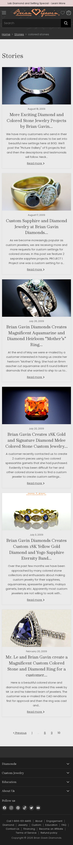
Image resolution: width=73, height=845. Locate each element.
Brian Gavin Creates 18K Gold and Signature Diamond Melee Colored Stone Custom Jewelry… (36, 440)
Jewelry (23, 825)
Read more (35, 163)
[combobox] (31, 23)
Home (6, 34)
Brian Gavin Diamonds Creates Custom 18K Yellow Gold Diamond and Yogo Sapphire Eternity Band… (36, 549)
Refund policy (49, 833)
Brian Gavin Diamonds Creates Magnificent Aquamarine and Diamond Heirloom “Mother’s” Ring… (36, 335)
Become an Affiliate (51, 829)
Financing (29, 829)
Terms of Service (26, 833)
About (38, 821)
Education (51, 825)
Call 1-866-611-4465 (19, 821)
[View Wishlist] (63, 13)
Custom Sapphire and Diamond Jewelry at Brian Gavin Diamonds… (36, 226)
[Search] (66, 23)
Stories (19, 34)
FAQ (64, 825)
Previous (20, 733)
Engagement (54, 821)
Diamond (8, 825)
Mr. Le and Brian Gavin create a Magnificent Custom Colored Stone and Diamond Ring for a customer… (37, 666)
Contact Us (12, 829)
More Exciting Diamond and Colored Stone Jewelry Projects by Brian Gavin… (36, 120)
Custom (36, 825)
